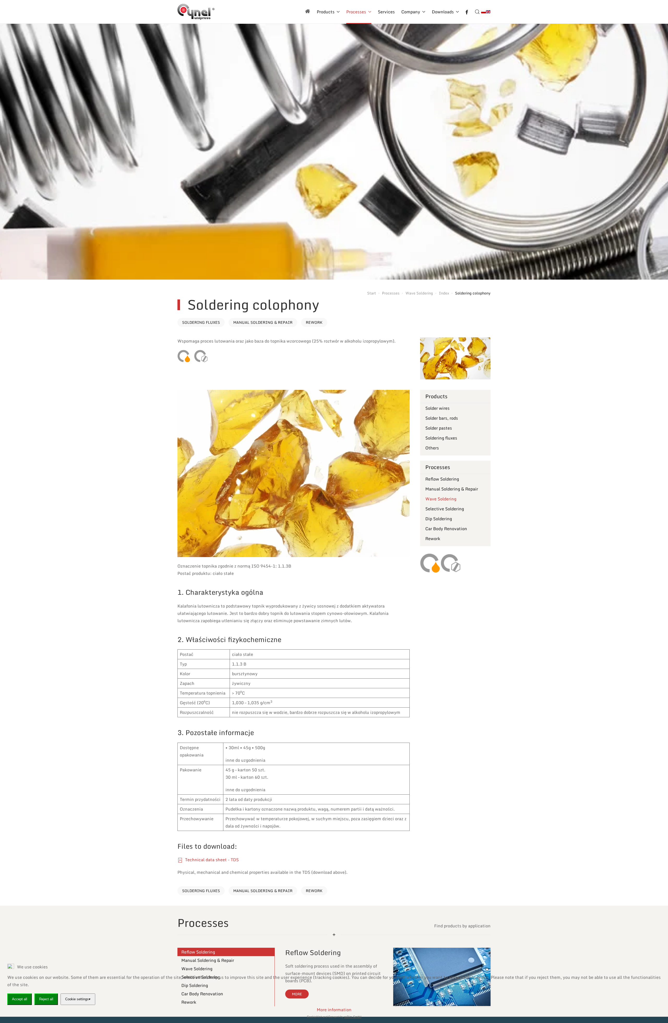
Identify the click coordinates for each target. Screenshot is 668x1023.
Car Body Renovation (446, 528)
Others (432, 447)
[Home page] (307, 12)
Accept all (19, 999)
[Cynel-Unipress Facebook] (466, 11)
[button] (477, 12)
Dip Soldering (438, 518)
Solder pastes (438, 428)
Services (386, 11)
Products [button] (326, 11)
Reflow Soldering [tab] (198, 952)
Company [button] (410, 11)
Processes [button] (356, 11)
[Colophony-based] (183, 356)
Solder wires (437, 408)
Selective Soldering (444, 508)
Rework (314, 322)
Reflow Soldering (442, 479)
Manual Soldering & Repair (263, 322)
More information (334, 1009)
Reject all (46, 999)
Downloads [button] (443, 11)
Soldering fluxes (201, 322)
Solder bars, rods (441, 418)
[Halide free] (200, 356)
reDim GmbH (352, 1016)
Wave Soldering (440, 498)
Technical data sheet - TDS (211, 859)
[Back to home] (195, 12)
